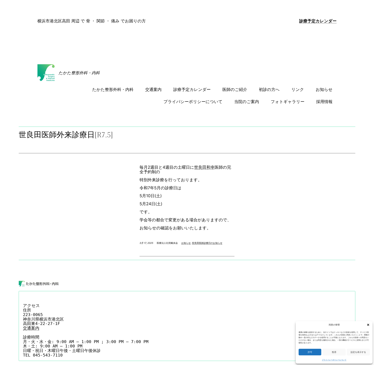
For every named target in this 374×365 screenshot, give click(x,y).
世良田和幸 (204, 167)
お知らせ (186, 242)
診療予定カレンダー (318, 20)
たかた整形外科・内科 (79, 72)
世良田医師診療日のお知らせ (207, 242)
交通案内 (31, 328)
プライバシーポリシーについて (334, 360)
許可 (310, 352)
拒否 (334, 352)
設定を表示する (358, 352)
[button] (368, 324)
